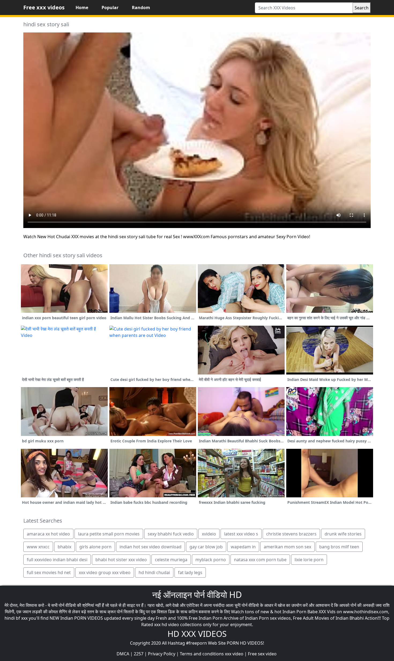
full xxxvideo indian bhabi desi (57, 560)
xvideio (209, 534)
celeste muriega (171, 560)
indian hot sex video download (150, 547)
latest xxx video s (241, 534)
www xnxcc (38, 547)
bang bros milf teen (339, 547)
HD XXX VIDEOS (197, 633)
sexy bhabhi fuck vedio (171, 534)
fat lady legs (190, 572)
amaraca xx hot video (48, 534)
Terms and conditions (202, 654)
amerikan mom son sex (287, 547)
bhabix (64, 547)
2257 (138, 654)
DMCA (123, 654)
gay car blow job (206, 547)
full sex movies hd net (49, 572)
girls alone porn (95, 547)
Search (362, 8)
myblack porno (210, 560)
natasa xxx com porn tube (260, 560)
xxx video (234, 654)
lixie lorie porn (309, 560)
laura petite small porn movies (109, 534)
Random (141, 7)
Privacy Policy (161, 654)
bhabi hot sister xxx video (121, 560)
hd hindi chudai (154, 572)
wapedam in (243, 547)
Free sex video (262, 654)
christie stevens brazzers (291, 534)
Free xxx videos (44, 7)
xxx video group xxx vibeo (105, 572)
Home (82, 7)
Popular (110, 7)
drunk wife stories (343, 534)
